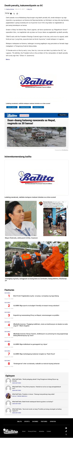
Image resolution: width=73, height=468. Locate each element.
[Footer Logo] (10, 431)
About (23, 431)
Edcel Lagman (12, 107)
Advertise (41, 431)
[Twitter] (14, 14)
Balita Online (10, 9)
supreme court (38, 107)
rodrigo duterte (25, 107)
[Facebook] (11, 14)
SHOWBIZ (35, 421)
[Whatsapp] (17, 14)
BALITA (30, 9)
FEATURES (44, 421)
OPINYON (53, 421)
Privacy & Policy (32, 431)
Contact (49, 431)
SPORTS (27, 421)
